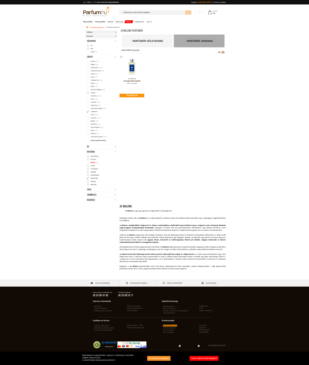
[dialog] (154, 358)
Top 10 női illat (168, 330)
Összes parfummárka (134, 308)
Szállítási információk (102, 283)
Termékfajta (91, 194)
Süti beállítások (132, 310)
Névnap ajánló (204, 330)
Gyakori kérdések (100, 308)
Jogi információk (169, 313)
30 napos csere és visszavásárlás (175, 311)
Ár (88, 146)
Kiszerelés (91, 200)
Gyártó (90, 56)
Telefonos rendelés (133, 306)
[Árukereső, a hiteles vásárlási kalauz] (97, 347)
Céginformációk (168, 306)
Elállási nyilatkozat (206, 310)
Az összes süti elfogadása (159, 358)
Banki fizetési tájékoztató (103, 330)
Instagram (202, 328)
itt (107, 360)
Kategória (91, 151)
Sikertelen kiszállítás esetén (104, 328)
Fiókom (88, 2)
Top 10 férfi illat (168, 332)
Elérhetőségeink (210, 283)
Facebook (203, 325)
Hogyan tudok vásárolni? (103, 311)
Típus (89, 189)
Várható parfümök (169, 328)
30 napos (107, 2)
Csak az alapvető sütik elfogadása (204, 358)
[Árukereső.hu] (109, 343)
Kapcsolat (97, 306)
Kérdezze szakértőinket (175, 283)
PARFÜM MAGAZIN (170, 325)
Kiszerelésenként (219, 52)
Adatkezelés (203, 306)
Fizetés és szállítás (219, 2)
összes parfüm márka (98, 140)
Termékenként (223, 51)
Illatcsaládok (203, 332)
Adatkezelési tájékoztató (135, 328)
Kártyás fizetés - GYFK (135, 325)
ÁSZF (201, 308)
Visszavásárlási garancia (138, 283)
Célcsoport (91, 41)
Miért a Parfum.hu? (169, 308)
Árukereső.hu (109, 346)
